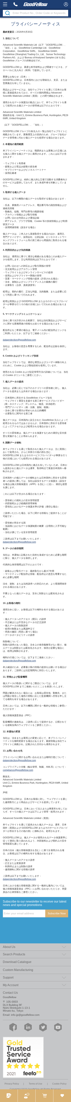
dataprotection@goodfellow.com (19, 340)
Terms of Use (35, 1083)
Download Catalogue (17, 962)
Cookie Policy (59, 1083)
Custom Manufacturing (18, 969)
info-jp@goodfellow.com (25, 1014)
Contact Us (10, 992)
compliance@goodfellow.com (18, 770)
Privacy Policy (12, 1083)
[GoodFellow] (35, 4)
